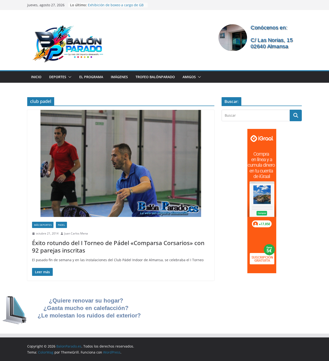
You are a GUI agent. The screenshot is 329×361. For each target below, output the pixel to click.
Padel (61, 225)
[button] (69, 77)
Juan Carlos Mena (76, 233)
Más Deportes (43, 225)
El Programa (91, 77)
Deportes (57, 77)
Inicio (36, 77)
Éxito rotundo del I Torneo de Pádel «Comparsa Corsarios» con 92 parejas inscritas (118, 246)
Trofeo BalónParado (155, 77)
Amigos (189, 77)
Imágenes (119, 77)
